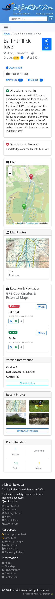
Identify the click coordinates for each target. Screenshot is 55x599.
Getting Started (13, 513)
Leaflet (20, 223)
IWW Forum (11, 523)
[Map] (16, 405)
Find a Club (11, 548)
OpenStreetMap (32, 223)
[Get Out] (16, 418)
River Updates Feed (15, 534)
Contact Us (10, 577)
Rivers (7, 33)
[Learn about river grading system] (22, 57)
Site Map (9, 566)
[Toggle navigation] (6, 27)
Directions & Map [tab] (19, 73)
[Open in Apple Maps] (21, 321)
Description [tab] (15, 67)
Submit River (11, 520)
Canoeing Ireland (21, 13)
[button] (31, 177)
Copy (42, 306)
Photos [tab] (15, 79)
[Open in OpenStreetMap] (16, 321)
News (7, 516)
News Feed (10, 538)
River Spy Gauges (44, 13)
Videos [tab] (36, 79)
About (7, 562)
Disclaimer (10, 573)
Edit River (46, 45)
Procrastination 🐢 (44, 593)
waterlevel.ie (11, 545)
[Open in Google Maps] (11, 321)
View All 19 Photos (29, 430)
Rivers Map (10, 509)
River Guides (11, 506)
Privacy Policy (12, 569)
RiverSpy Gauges (13, 541)
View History (28, 383)
